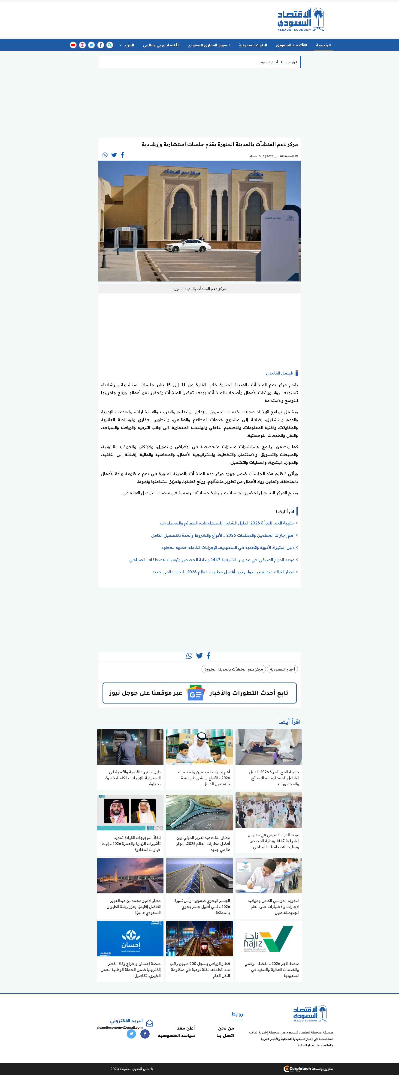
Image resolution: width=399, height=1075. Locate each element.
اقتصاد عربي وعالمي (161, 45)
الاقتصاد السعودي (291, 45)
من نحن (226, 1028)
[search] (109, 45)
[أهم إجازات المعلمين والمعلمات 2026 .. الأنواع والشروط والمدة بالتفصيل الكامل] (199, 747)
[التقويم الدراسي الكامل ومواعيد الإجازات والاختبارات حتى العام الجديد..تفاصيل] (269, 875)
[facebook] (100, 45)
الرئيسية (323, 45)
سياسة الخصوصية (176, 1035)
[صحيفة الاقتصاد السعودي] (301, 19)
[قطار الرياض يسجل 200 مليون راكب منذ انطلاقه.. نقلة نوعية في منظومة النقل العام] (199, 938)
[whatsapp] (105, 155)
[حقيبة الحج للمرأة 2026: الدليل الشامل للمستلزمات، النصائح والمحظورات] (269, 747)
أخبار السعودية (268, 62)
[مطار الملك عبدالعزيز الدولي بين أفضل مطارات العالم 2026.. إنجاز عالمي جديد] (199, 812)
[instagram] (82, 45)
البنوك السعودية (253, 45)
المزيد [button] (128, 45)
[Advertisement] (182, 17)
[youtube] (73, 45)
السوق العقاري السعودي (208, 45)
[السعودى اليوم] (310, 1013)
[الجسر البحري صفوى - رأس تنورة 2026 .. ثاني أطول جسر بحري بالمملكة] (199, 875)
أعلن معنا (185, 1028)
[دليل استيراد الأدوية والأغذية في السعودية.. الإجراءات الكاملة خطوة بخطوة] (130, 747)
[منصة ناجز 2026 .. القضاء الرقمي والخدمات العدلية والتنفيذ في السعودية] (269, 938)
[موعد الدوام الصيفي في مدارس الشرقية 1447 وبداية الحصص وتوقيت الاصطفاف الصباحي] (269, 809)
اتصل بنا (225, 1035)
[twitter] (91, 45)
